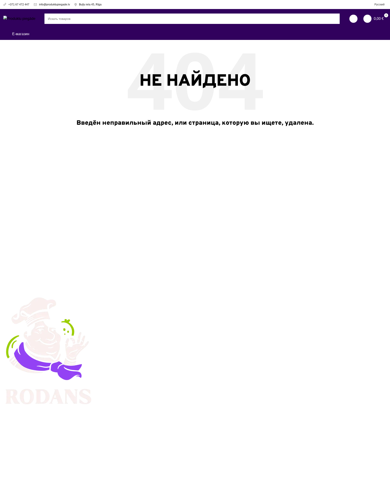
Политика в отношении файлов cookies (224, 331)
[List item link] (49, 451)
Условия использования (218, 304)
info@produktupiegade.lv (54, 4)
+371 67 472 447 (18, 4)
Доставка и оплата (116, 312)
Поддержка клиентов (118, 321)
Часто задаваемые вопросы (124, 329)
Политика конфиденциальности (224, 321)
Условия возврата (213, 312)
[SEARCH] (334, 19)
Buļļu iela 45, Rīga (90, 4)
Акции (106, 304)
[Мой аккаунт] (353, 18)
